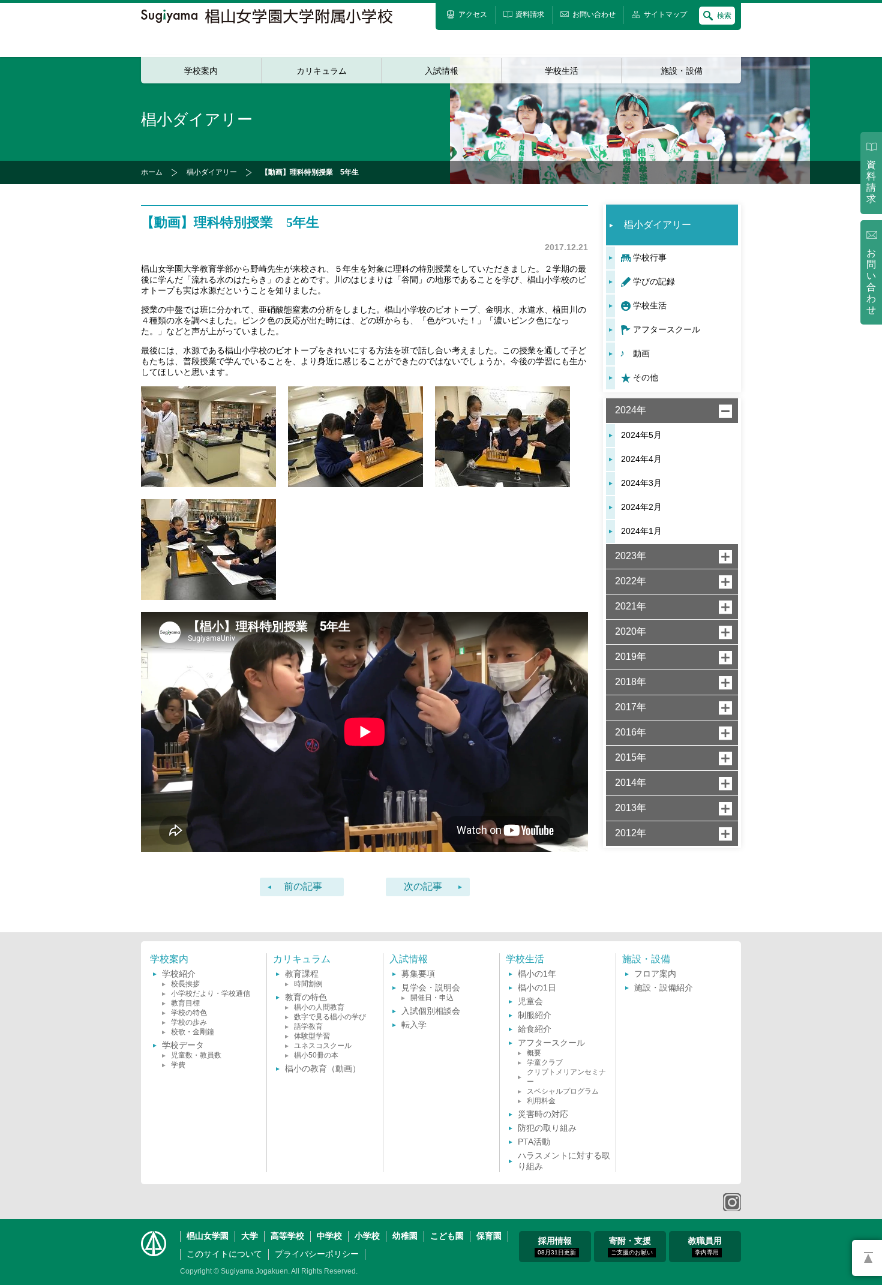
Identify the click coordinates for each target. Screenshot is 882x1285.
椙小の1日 (537, 987)
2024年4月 (641, 459)
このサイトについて (224, 1254)
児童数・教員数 (196, 1055)
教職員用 (705, 1246)
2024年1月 (641, 531)
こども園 (447, 1236)
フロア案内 (655, 973)
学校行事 (650, 257)
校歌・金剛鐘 (192, 1032)
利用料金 (541, 1101)
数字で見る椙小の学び (330, 1017)
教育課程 (302, 973)
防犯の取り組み (547, 1128)
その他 (645, 377)
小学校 (367, 1236)
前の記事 (303, 886)
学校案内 (201, 71)
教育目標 (185, 1003)
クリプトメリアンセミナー (566, 1077)
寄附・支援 (631, 1246)
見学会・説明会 (430, 987)
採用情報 (557, 1246)
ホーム (152, 172)
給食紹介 (534, 1029)
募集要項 (418, 973)
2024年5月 (641, 435)
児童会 (530, 1001)
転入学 (414, 1024)
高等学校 (287, 1236)
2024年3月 (641, 483)
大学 (249, 1236)
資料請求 (871, 182)
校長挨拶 (185, 984)
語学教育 (308, 1026)
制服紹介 (534, 1015)
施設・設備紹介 (663, 987)
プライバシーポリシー (317, 1254)
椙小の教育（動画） (323, 1068)
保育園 (489, 1236)
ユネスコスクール (323, 1045)
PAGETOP (867, 1258)
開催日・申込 (432, 997)
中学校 (329, 1236)
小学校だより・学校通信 (210, 993)
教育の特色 (306, 997)
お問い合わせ (871, 282)
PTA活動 (534, 1141)
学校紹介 (179, 973)
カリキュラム (321, 71)
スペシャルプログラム (563, 1091)
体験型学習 (312, 1036)
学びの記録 (654, 281)
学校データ (183, 1045)
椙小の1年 (537, 973)
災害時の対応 (543, 1114)
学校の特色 (189, 1012)
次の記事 (423, 886)
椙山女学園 (208, 1236)
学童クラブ (545, 1062)
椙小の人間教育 (319, 1007)
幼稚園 (405, 1236)
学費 (178, 1065)
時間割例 (308, 984)
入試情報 (441, 71)
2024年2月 (641, 507)
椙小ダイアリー (212, 172)
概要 (534, 1053)
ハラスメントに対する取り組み (564, 1161)
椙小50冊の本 (316, 1055)
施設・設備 (682, 71)
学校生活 (561, 71)
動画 (641, 353)
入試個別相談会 (430, 1011)
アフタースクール (666, 329)
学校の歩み (189, 1022)
